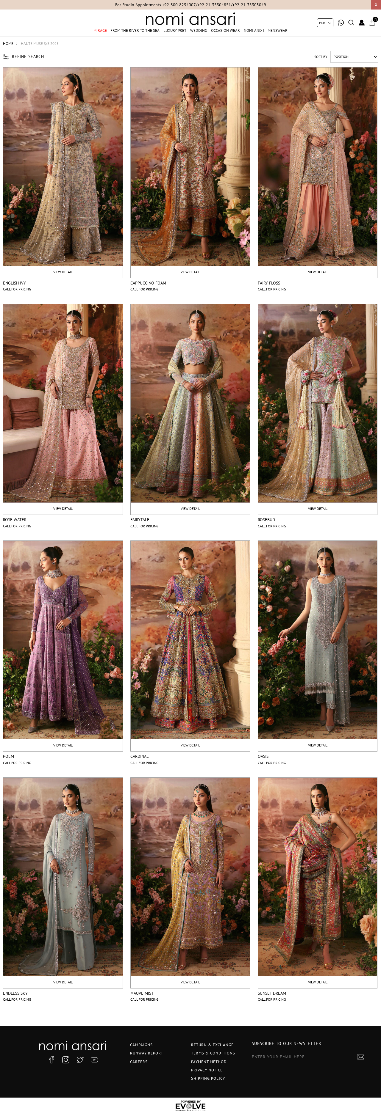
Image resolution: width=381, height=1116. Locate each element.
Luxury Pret (174, 30)
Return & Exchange (212, 1044)
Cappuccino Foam (148, 283)
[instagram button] (65, 1060)
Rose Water (14, 519)
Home (8, 43)
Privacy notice (207, 1070)
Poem (8, 756)
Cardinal (139, 756)
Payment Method (209, 1061)
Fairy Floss (269, 283)
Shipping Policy (208, 1078)
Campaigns (141, 1044)
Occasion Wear (225, 30)
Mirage (100, 30)
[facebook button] (51, 1060)
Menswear (278, 30)
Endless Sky (15, 993)
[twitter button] (80, 1060)
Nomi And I (254, 30)
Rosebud (266, 519)
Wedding (198, 30)
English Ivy (14, 283)
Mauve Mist (142, 993)
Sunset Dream (272, 993)
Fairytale (139, 519)
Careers (139, 1061)
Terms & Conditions (213, 1053)
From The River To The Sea (135, 30)
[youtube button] (94, 1060)
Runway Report (146, 1053)
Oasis (263, 756)
